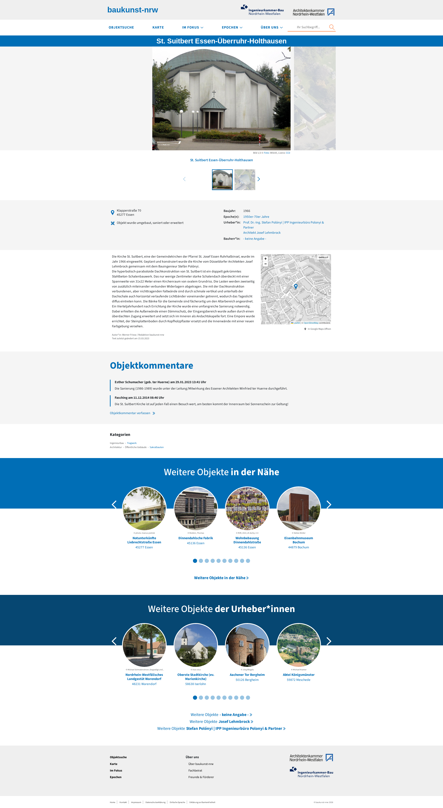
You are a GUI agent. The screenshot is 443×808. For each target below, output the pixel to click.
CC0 (288, 153)
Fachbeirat (195, 770)
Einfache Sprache (177, 802)
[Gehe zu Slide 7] (230, 561)
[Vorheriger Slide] (114, 504)
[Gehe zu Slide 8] (236, 561)
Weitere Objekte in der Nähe (219, 578)
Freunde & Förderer (201, 777)
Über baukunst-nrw (201, 764)
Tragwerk (132, 443)
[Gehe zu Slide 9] (242, 561)
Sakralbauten (157, 447)
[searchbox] (308, 27)
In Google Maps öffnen (319, 329)
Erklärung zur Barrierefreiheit (202, 802)
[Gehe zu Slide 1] (195, 561)
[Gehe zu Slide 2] (201, 561)
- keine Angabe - (254, 238)
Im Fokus (116, 770)
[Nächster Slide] (329, 504)
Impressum (136, 802)
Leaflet (296, 322)
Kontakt (123, 802)
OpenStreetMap (311, 322)
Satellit (323, 257)
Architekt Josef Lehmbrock (262, 232)
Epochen (115, 777)
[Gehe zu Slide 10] (248, 561)
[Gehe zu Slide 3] (207, 561)
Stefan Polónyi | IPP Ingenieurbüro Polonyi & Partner (219, 728)
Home (112, 802)
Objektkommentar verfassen (130, 413)
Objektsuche (118, 757)
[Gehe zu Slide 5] (218, 561)
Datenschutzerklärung (155, 802)
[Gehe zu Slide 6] (224, 561)
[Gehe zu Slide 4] (213, 561)
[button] (258, 179)
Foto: (267, 153)
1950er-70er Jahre (256, 216)
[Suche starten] (332, 27)
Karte (113, 764)
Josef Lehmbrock (220, 722)
